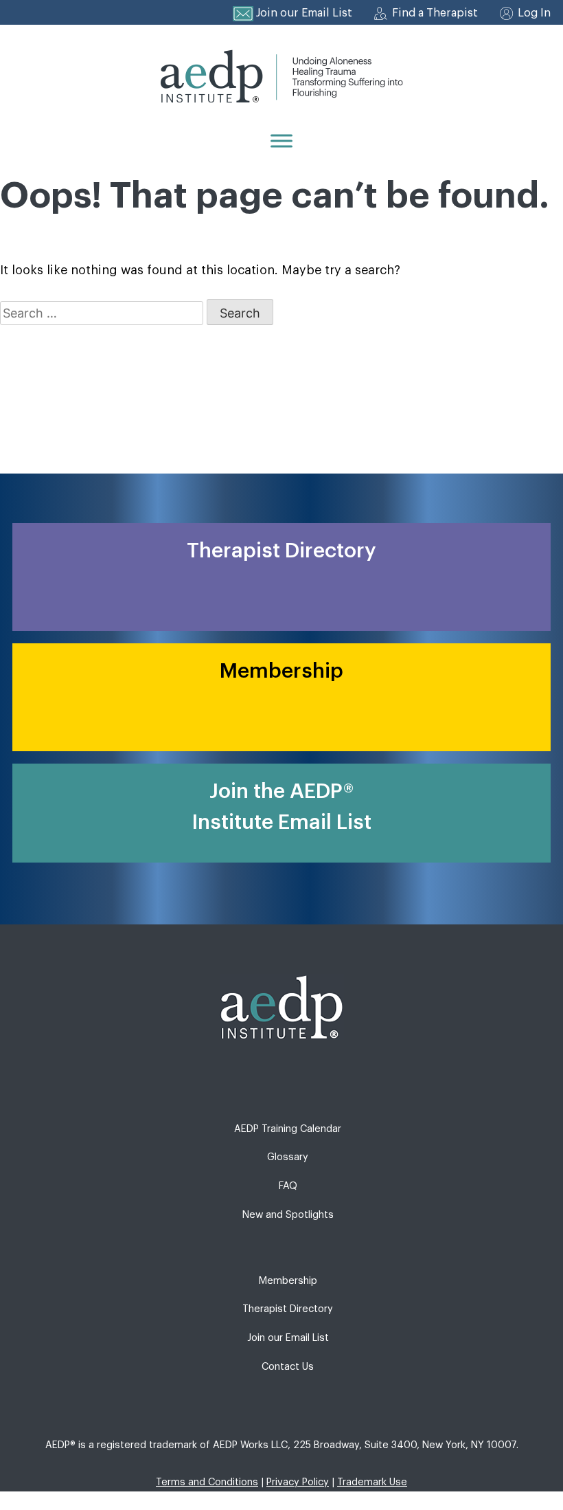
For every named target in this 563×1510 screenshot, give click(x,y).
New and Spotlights (288, 1215)
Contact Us (288, 1367)
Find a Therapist (435, 13)
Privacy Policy (297, 1482)
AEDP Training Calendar (287, 1129)
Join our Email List (304, 13)
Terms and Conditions (207, 1482)
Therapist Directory (287, 1309)
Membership (288, 1281)
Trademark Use (372, 1482)
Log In (534, 13)
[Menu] (281, 140)
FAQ (288, 1186)
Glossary (287, 1157)
